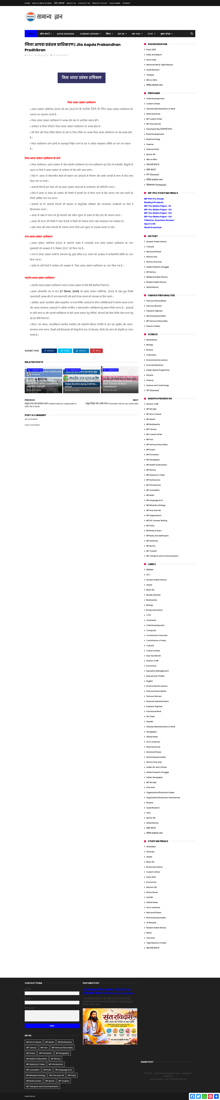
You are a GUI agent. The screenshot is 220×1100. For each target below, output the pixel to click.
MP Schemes (152, 541)
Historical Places (153, 251)
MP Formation (152, 454)
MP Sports (150, 546)
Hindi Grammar (153, 114)
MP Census (151, 429)
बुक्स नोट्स (165, 34)
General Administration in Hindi (160, 108)
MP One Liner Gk (153, 124)
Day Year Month (153, 655)
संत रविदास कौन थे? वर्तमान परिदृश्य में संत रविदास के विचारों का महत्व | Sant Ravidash (108, 991)
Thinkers (150, 75)
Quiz (148, 812)
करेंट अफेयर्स (59, 3)
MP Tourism (151, 551)
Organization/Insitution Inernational (163, 797)
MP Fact (149, 439)
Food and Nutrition (154, 365)
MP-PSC (136, 34)
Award (149, 585)
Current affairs (153, 103)
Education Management (157, 671)
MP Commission (35, 370)
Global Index (152, 736)
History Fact (151, 256)
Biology (149, 344)
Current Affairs (89, 34)
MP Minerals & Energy (155, 505)
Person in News (153, 326)
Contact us (84, 3)
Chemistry (151, 355)
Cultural (150, 246)
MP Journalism (153, 490)
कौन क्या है (45, 34)
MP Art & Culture (153, 414)
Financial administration (157, 701)
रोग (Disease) (152, 174)
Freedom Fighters (154, 311)
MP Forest (150, 449)
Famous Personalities (156, 301)
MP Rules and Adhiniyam (157, 535)
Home (27, 3)
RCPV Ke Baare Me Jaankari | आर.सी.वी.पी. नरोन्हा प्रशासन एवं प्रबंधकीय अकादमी (42, 383)
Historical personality (156, 316)
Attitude (150, 851)
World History (152, 287)
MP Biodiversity (153, 424)
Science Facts (152, 149)
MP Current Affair (154, 119)
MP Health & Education (156, 465)
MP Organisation (60, 55)
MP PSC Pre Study (154, 198)
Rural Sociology (153, 139)
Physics (149, 375)
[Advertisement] (140, 18)
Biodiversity (151, 339)
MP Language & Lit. (154, 500)
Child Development (155, 98)
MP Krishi (150, 495)
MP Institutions (153, 480)
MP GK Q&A (151, 409)
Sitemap (126, 3)
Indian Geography (154, 777)
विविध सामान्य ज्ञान (154, 85)
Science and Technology (157, 385)
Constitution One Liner (156, 635)
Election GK (151, 887)
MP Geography (153, 459)
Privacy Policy (99, 3)
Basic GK (150, 590)
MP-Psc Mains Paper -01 (157, 205)
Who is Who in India (42, 3)
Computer (151, 630)
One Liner (150, 787)
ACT (148, 574)
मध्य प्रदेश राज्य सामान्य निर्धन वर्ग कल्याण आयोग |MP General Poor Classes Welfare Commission (119, 382)
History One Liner (154, 262)
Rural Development (155, 134)
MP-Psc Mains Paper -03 (158, 213)
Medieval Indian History (157, 277)
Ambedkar (151, 846)
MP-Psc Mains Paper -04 (158, 216)
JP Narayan (151, 922)
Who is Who (151, 80)
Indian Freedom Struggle (157, 267)
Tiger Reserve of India (156, 943)
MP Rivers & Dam (153, 530)
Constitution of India (156, 640)
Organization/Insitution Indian (160, 792)
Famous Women (154, 306)
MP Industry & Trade (155, 475)
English (149, 681)
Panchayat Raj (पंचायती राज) (159, 129)
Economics (151, 666)
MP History (151, 272)
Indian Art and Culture (156, 767)
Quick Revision (65, 34)
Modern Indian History (156, 282)
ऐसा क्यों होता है (152, 164)
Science (150, 144)
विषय (108, 34)
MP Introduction (153, 485)
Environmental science (156, 360)
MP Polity (150, 525)
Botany (149, 350)
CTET (150, 34)
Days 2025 (151, 49)
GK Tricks (150, 716)
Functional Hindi (153, 711)
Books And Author (154, 610)
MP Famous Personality (157, 321)
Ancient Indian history (156, 241)
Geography (151, 731)
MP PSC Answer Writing (156, 520)
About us (71, 3)
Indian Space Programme (158, 370)
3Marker (149, 569)
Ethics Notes (152, 892)
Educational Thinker (155, 676)
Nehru (149, 933)
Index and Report (154, 54)
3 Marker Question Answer (159, 220)
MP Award (150, 419)
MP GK (121, 34)
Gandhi (149, 721)
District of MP (152, 404)
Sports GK (150, 154)
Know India (151, 59)
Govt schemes (153, 742)
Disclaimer (115, 3)
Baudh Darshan (153, 595)
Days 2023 (151, 877)
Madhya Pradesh (153, 202)
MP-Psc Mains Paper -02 (158, 209)
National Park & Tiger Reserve (159, 64)
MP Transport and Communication (162, 556)
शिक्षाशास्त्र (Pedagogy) (156, 184)
